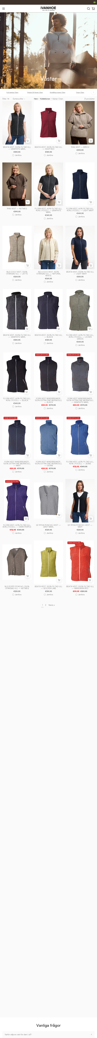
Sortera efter (18, 99)
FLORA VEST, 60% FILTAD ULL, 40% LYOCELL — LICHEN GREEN (80, 337)
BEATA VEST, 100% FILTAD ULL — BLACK (48, 336)
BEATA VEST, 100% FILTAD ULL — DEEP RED (48, 148)
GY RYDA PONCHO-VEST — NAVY (80, 526)
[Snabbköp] (28, 140)
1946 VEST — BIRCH (80, 147)
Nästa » (51, 605)
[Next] (93, 92)
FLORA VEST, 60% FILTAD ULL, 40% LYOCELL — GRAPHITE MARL (48, 210)
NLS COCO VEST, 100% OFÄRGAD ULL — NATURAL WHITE (48, 274)
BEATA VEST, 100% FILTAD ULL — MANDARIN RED (80, 587)
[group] (48, 92)
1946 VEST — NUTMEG (17, 209)
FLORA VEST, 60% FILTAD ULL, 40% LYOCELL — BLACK (17, 399)
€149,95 (48, 215)
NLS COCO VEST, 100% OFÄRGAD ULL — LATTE (17, 273)
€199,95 (80, 150)
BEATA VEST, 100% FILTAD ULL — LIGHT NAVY (80, 273)
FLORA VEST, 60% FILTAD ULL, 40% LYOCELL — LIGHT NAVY (80, 210)
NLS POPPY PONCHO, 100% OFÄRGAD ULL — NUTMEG (17, 587)
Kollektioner (45, 99)
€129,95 (48, 530)
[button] (88, 8)
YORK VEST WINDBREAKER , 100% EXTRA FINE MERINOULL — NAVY (17, 464)
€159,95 (16, 152)
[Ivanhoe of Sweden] (48, 9)
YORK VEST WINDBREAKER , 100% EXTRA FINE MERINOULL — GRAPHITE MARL (80, 400)
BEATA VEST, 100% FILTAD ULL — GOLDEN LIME (48, 587)
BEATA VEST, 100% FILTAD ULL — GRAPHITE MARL (17, 148)
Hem (36, 99)
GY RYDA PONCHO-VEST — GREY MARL (48, 526)
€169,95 (16, 277)
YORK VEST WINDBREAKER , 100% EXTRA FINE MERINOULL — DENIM (48, 464)
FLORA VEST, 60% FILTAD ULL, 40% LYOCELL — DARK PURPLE (16, 526)
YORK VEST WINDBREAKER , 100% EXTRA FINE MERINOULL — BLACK (48, 400)
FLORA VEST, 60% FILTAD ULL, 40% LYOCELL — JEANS (80, 463)
